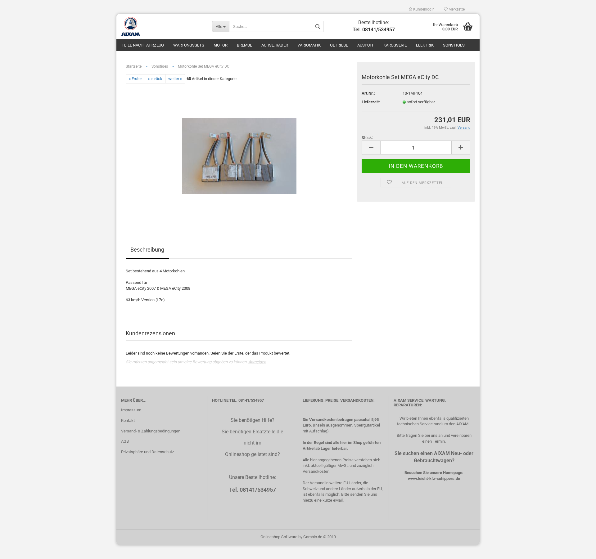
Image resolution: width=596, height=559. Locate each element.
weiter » (175, 78)
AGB (125, 441)
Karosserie (395, 45)
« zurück (155, 78)
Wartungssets (188, 45)
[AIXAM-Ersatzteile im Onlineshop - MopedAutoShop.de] (162, 26)
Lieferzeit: (371, 102)
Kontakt (128, 420)
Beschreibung (147, 249)
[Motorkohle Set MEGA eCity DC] (239, 153)
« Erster (135, 78)
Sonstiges (454, 45)
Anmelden (257, 362)
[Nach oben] (579, 549)
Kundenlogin (423, 9)
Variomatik (309, 45)
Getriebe (339, 45)
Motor (221, 45)
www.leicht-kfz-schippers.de (434, 478)
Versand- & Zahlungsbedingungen (150, 431)
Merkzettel (457, 9)
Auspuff (365, 45)
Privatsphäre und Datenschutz (147, 451)
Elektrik (425, 45)
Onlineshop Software (278, 536)
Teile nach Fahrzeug (143, 45)
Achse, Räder (274, 45)
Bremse (244, 45)
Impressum (131, 410)
